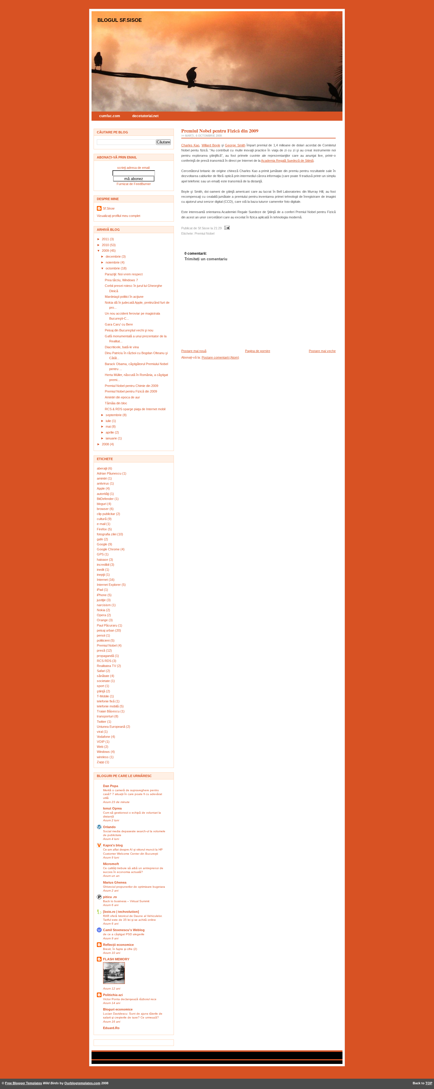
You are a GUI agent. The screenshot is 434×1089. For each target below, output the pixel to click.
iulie (109, 421)
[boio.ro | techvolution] (121, 911)
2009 (106, 250)
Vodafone (104, 736)
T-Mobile (103, 696)
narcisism (104, 605)
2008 (106, 444)
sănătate (103, 676)
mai (109, 426)
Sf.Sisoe (109, 208)
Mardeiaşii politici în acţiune (124, 296)
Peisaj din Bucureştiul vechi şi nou (129, 330)
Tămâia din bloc (116, 403)
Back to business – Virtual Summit (126, 901)
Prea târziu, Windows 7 (121, 280)
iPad (100, 589)
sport (101, 686)
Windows (104, 751)
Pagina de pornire (257, 351)
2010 (106, 245)
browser (103, 509)
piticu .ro (110, 897)
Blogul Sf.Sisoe (119, 20)
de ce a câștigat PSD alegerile (123, 934)
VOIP (101, 741)
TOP (428, 1083)
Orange (103, 620)
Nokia (101, 610)
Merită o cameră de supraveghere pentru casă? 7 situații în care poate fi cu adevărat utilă (132, 794)
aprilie (110, 432)
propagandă (106, 656)
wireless (103, 757)
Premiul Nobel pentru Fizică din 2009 (131, 391)
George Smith (235, 145)
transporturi (105, 716)
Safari (101, 671)
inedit (101, 569)
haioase (103, 559)
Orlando (109, 827)
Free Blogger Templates (23, 1083)
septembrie (114, 415)
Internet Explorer (109, 584)
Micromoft (111, 864)
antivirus (103, 483)
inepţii (101, 574)
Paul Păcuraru (107, 625)
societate (104, 681)
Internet (103, 579)
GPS (101, 554)
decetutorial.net (145, 116)
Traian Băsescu (108, 711)
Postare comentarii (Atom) (220, 357)
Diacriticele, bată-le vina (122, 347)
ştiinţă (101, 691)
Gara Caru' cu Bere (119, 324)
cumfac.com (109, 116)
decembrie (114, 256)
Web (100, 746)
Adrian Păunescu (109, 473)
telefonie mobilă (108, 706)
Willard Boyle (211, 145)
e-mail (101, 524)
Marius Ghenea (114, 882)
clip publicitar (106, 514)
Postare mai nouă (193, 351)
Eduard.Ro (111, 1028)
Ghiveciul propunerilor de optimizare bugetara (134, 886)
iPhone (102, 595)
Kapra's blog (113, 845)
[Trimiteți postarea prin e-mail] (226, 228)
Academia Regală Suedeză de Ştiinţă (287, 160)
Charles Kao (190, 145)
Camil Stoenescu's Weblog (124, 930)
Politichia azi (113, 995)
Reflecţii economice (118, 944)
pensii (101, 635)
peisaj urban (106, 630)
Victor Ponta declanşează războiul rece (129, 999)
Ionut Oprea (112, 808)
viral (100, 731)
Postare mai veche (322, 351)
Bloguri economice (118, 1009)
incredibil (103, 564)
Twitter (102, 721)
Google (102, 544)
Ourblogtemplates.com (82, 1083)
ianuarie (112, 438)
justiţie (102, 600)
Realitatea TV (107, 666)
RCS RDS (104, 661)
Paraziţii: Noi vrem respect (124, 274)
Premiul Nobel (107, 645)
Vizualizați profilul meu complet (118, 216)
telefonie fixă (106, 701)
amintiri (102, 478)
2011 (106, 239)
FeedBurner (142, 184)
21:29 (218, 228)
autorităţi (103, 494)
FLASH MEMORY (116, 959)
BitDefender (106, 499)
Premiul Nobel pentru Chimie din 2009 (131, 385)
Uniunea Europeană (111, 726)
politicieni (103, 640)
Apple (101, 488)
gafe (100, 539)
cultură (102, 519)
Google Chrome (108, 549)
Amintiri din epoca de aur (122, 397)
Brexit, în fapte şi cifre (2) (120, 949)
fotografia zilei (107, 534)
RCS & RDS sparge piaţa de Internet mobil (135, 409)
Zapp (101, 762)
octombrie (113, 268)
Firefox (102, 529)
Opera (102, 615)
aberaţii (102, 468)
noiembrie (113, 262)
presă (101, 650)
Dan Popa (110, 786)
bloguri (102, 504)
